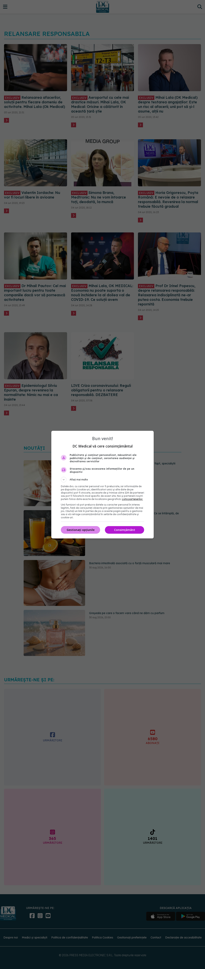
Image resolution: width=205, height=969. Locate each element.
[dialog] (102, 484)
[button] (102, 479)
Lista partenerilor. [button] (132, 499)
